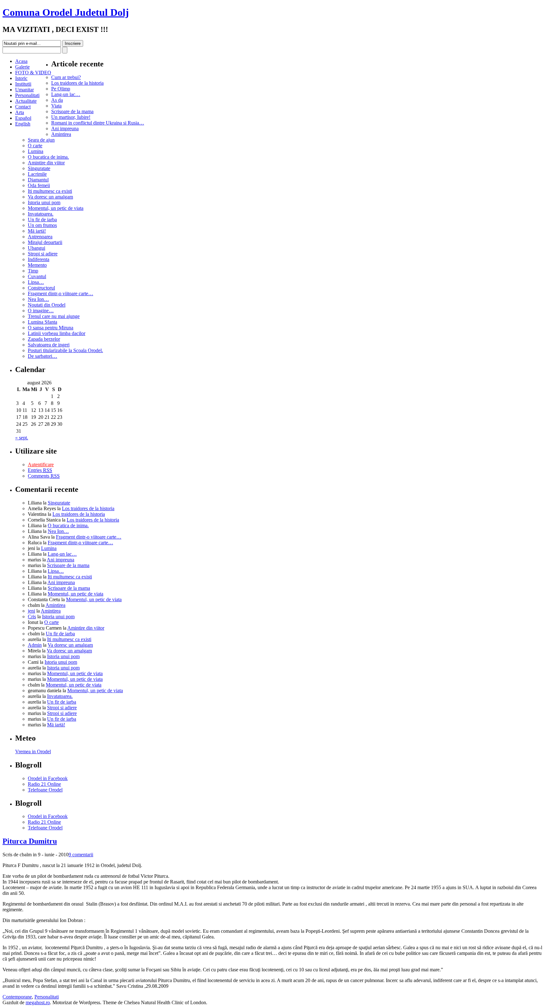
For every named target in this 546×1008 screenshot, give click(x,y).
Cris (32, 616)
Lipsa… (36, 282)
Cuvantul (37, 276)
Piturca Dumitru (30, 841)
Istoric (21, 78)
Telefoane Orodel (45, 789)
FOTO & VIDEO (33, 72)
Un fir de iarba (42, 219)
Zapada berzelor (44, 339)
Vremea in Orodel (33, 751)
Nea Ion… (38, 299)
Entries (40, 470)
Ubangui (36, 248)
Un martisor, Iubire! (70, 117)
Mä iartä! (37, 231)
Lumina (35, 151)
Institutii (23, 84)
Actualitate (26, 101)
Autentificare (41, 464)
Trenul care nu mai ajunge (54, 316)
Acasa (21, 61)
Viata (56, 105)
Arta (19, 112)
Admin (35, 645)
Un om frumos (42, 225)
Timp (33, 270)
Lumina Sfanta (42, 322)
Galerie (22, 67)
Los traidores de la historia (77, 83)
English (22, 123)
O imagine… (41, 310)
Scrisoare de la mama (72, 111)
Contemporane (17, 996)
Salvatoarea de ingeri (49, 344)
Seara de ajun (41, 140)
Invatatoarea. (40, 214)
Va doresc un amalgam (50, 196)
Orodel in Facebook (48, 778)
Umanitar (24, 89)
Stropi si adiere (43, 253)
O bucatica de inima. (48, 157)
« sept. (21, 437)
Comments (44, 476)
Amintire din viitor (46, 162)
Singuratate (39, 168)
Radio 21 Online (44, 784)
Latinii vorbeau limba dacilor (56, 333)
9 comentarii (81, 854)
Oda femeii (39, 185)
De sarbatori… (42, 356)
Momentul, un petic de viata (55, 208)
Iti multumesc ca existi (50, 191)
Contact (23, 106)
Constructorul (41, 287)
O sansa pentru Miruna (50, 327)
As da (57, 100)
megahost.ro (38, 1002)
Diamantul (38, 179)
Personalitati (27, 95)
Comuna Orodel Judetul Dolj (66, 12)
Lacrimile (37, 174)
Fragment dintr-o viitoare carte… (60, 293)
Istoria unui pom (44, 202)
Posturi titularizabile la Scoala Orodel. (65, 350)
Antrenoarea (40, 236)
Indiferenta (38, 259)
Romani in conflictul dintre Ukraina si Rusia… (97, 122)
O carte (35, 145)
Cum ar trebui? (66, 77)
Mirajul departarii (45, 242)
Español (23, 118)
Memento (37, 265)
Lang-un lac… (65, 94)
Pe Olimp (60, 88)
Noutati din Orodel (46, 305)
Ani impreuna (65, 128)
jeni (31, 611)
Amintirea (61, 134)
